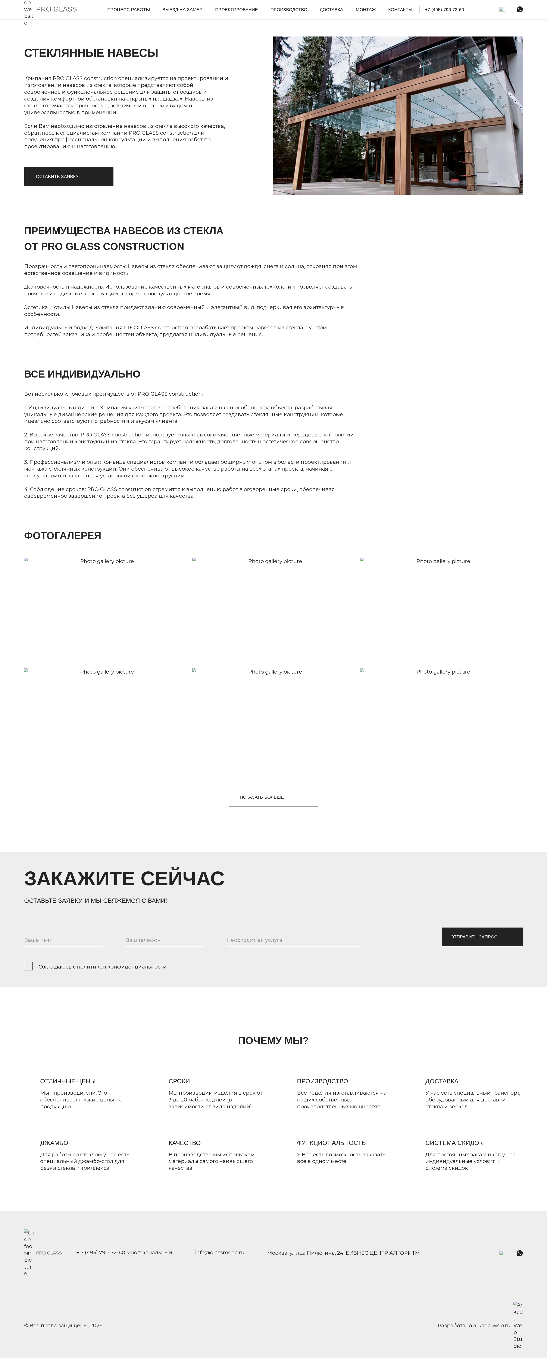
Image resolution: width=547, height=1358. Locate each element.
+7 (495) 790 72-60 (444, 9)
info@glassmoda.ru (219, 1253)
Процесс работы (128, 9)
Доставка (331, 9)
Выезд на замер (182, 9)
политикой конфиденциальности (122, 967)
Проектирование (236, 9)
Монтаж (366, 9)
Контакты (400, 9)
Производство (289, 9)
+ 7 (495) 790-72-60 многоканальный (124, 1253)
